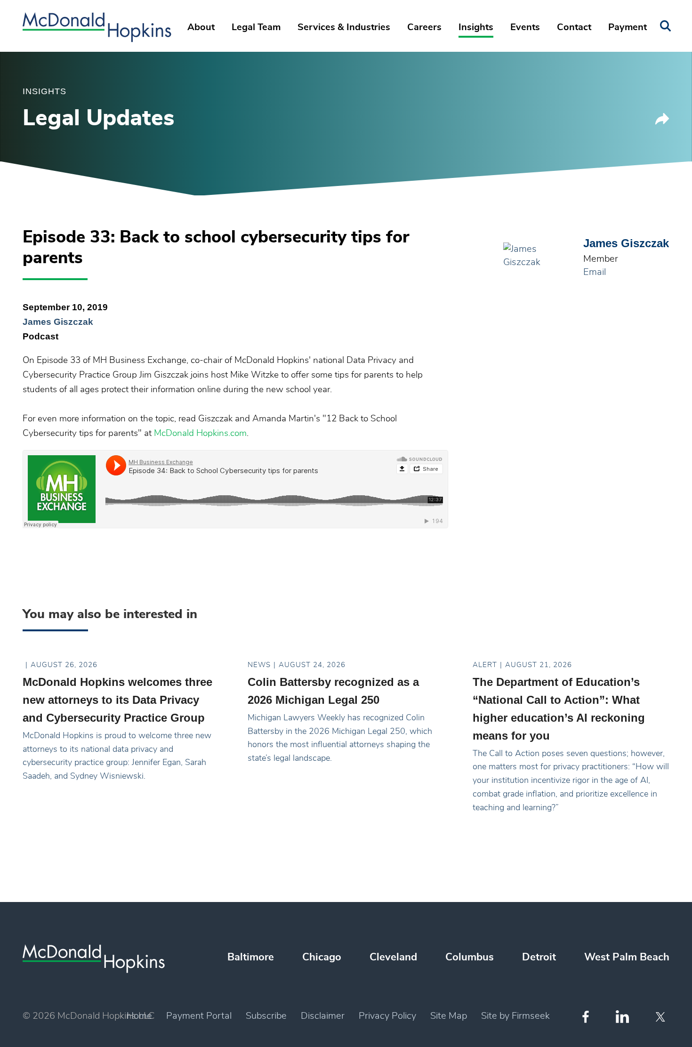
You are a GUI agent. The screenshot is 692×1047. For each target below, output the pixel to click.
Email (594, 272)
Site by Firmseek (515, 1016)
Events (525, 27)
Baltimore (250, 957)
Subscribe (266, 1016)
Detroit (539, 957)
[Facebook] (585, 1016)
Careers (424, 27)
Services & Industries (344, 27)
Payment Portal (199, 1016)
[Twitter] (661, 1016)
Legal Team (256, 27)
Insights (476, 27)
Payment (627, 27)
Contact (574, 27)
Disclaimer (323, 1016)
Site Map (448, 1016)
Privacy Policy (387, 1016)
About (201, 27)
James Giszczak (58, 321)
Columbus (469, 957)
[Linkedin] (622, 1016)
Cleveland (393, 957)
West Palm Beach (626, 957)
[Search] (665, 26)
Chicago (321, 957)
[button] (662, 122)
